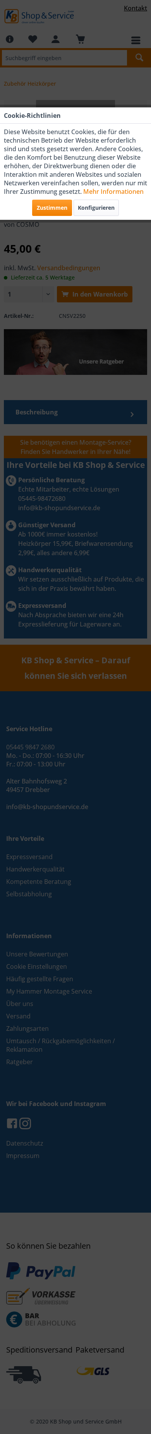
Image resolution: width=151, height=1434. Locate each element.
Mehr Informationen (113, 191)
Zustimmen (52, 207)
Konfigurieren (96, 207)
